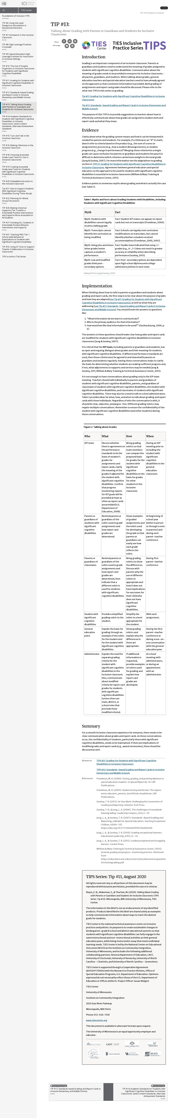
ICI (3, 10)
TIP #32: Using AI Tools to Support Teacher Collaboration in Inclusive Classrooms (18, 249)
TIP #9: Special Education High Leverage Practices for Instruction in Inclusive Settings (17, 57)
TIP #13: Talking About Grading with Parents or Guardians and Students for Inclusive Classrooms (17, 108)
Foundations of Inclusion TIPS (16, 17)
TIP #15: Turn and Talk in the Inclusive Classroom (15, 138)
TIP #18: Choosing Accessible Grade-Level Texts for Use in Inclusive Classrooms (15, 158)
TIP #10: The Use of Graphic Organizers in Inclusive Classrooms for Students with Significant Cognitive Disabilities (18, 71)
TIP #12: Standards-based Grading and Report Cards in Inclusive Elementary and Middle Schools (18, 96)
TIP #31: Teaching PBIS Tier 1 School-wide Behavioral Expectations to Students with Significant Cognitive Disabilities (16, 238)
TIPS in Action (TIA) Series (14, 256)
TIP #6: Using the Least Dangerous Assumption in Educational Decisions (14, 26)
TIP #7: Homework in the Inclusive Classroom (18, 37)
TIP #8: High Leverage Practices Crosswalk (16, 47)
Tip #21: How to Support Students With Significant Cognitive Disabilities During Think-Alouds (18, 191)
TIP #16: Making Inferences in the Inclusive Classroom (17, 147)
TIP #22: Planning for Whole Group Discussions (15, 200)
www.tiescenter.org (96, 1020)
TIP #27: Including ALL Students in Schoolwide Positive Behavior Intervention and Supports (18, 226)
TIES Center (26, 10)
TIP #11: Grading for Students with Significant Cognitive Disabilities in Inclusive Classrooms (18, 84)
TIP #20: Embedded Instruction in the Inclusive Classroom (17, 182)
